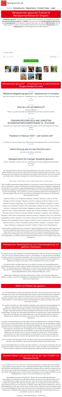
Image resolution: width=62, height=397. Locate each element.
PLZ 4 (28, 181)
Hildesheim (42, 215)
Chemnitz (31, 201)
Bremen (28, 218)
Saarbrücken (56, 218)
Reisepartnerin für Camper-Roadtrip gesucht (31, 159)
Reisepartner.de (15, 3)
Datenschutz (41, 395)
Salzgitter (49, 203)
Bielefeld (57, 220)
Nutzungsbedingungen (30, 395)
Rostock (5, 206)
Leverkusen (50, 222)
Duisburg (29, 215)
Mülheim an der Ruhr (43, 206)
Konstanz (12, 203)
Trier (24, 218)
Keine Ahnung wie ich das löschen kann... (31, 149)
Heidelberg (14, 208)
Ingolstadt (19, 218)
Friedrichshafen (22, 208)
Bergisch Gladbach (41, 208)
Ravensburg (25, 222)
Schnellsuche (19, 8)
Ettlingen (30, 213)
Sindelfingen (22, 210)
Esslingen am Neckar (9, 201)
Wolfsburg (12, 225)
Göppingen (4, 215)
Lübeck (56, 222)
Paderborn (5, 220)
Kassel (39, 220)
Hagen (41, 225)
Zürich (14, 215)
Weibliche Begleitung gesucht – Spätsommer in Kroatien (31, 93)
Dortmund (17, 213)
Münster (51, 201)
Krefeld (57, 206)
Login (53, 8)
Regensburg (19, 203)
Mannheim (7, 208)
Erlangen (24, 213)
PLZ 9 (51, 181)
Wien (26, 206)
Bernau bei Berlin (34, 222)
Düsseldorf (28, 225)
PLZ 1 (15, 181)
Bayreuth (55, 208)
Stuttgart (19, 201)
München (25, 201)
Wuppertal (23, 198)
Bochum (12, 222)
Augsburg (38, 201)
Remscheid (35, 218)
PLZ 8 (46, 181)
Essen (37, 203)
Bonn (25, 203)
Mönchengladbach (14, 220)
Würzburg (5, 213)
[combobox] (31, 52)
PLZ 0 (11, 181)
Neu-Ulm (51, 220)
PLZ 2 (19, 181)
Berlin (22, 220)
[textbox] (31, 52)
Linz (17, 198)
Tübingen (36, 198)
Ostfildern (35, 225)
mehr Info (31, 100)
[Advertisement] (31, 39)
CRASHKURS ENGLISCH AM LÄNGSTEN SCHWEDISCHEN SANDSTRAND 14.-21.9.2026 (31, 121)
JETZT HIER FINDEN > (31, 61)
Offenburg (56, 213)
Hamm (49, 208)
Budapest (43, 222)
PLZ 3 (24, 181)
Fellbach (21, 206)
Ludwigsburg (20, 225)
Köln (33, 210)
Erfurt (56, 201)
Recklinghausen (52, 225)
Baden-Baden (32, 206)
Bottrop (13, 198)
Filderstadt (6, 203)
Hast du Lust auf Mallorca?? (31, 107)
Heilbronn (6, 198)
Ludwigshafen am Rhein (8, 218)
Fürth (10, 210)
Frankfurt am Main (53, 210)
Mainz (6, 225)
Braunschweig (21, 215)
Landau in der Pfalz (51, 198)
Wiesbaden (15, 206)
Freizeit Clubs (43, 8)
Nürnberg (42, 198)
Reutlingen (31, 203)
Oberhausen (37, 213)
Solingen (27, 220)
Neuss (50, 218)
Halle (10, 215)
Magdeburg (31, 208)
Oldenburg (45, 213)
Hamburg (33, 220)
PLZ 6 (37, 181)
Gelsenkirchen (43, 218)
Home (9, 8)
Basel (51, 206)
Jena (50, 213)
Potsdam (55, 203)
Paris (48, 215)
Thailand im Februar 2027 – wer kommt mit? (31, 136)
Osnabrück (6, 222)
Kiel (9, 206)
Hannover (35, 215)
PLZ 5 (33, 181)
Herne (45, 225)
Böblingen (29, 198)
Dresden (18, 222)
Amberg (15, 210)
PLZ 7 (42, 181)
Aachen (11, 213)
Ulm (52, 215)
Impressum (20, 395)
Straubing (44, 220)
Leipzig (29, 210)
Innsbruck (45, 201)
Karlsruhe (5, 210)
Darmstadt (57, 215)
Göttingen (43, 203)
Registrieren (31, 8)
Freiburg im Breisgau (41, 210)
